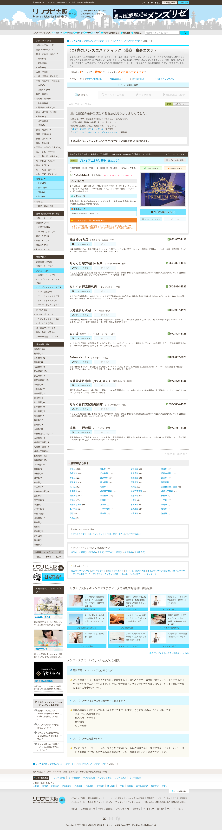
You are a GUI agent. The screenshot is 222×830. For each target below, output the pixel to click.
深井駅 (164, 513)
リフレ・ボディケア (45, 314)
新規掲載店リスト (95, 798)
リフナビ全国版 (42, 778)
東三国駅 (134, 504)
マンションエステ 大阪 (135, 570)
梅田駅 (103, 468)
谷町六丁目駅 (136, 491)
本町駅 (73, 477)
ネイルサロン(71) (43, 309)
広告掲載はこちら (163, 802)
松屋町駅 (74, 495)
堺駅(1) (37, 526)
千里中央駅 (105, 508)
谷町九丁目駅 (167, 491)
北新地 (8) (42, 62)
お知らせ (74, 808)
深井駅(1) (38, 540)
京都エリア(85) (42, 222)
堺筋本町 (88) (44, 89)
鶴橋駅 (164, 495)
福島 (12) (42, 67)
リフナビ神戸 (74, 777)
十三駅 (164, 500)
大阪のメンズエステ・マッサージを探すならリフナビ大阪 (112, 825)
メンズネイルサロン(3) (81, 533)
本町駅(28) (39, 384)
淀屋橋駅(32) (40, 357)
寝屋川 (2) (42, 187)
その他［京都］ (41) (47, 231)
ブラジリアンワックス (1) (49, 305)
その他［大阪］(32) (44, 205)
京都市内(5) (140, 552)
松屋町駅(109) (40, 455)
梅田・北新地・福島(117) (47, 53)
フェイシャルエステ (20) (48, 296)
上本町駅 (134, 495)
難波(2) (92, 552)
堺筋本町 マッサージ (86, 573)
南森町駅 (134, 477)
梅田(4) (74, 552)
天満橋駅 (74, 491)
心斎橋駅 (74, 473)
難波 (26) (42, 116)
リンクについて (134, 802)
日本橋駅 (104, 473)
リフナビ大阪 (59, 777)
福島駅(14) (39, 424)
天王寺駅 (134, 473)
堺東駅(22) (39, 531)
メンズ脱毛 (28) (45, 291)
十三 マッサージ (149, 573)
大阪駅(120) (39, 348)
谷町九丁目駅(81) (41, 451)
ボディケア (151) (45, 323)
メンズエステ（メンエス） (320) (48, 281)
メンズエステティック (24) (49, 287)
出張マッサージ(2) (44, 218)
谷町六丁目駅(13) (41, 446)
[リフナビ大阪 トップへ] (55, 14)
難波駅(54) (39, 362)
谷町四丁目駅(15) (41, 442)
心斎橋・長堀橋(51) (44, 98)
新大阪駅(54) (40, 402)
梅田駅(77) (39, 353)
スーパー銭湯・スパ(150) (47, 336)
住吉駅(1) (38, 482)
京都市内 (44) (44, 227)
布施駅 (73, 517)
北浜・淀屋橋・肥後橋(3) (47, 76)
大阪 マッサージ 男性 (80, 570)
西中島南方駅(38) (41, 491)
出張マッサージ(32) (44, 49)
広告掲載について (88, 808)
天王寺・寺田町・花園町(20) (48, 147)
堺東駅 (103, 513)
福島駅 (103, 486)
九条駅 (103, 504)
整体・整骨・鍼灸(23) (45, 332)
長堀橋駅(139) (40, 460)
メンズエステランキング (115, 802)
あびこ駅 (74, 508)
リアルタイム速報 (78, 798)
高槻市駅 (134, 508)
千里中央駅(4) (40, 513)
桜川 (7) (41, 125)
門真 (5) (41, 191)
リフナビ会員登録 (105, 808)
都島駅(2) (38, 477)
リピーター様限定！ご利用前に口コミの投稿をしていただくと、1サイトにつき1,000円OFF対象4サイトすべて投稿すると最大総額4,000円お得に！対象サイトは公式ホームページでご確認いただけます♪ (102, 226)
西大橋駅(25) (40, 411)
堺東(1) (119, 552)
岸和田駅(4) (39, 535)
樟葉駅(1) (38, 522)
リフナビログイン (123, 808)
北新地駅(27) (40, 388)
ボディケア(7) (119, 533)
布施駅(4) (38, 544)
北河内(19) (41, 178)
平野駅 (164, 504)
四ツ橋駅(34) (40, 406)
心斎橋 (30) (43, 102)
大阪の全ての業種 (44, 261)
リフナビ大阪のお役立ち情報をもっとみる (170, 653)
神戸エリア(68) (42, 235)
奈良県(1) (128, 552)
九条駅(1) (38, 495)
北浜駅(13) (39, 397)
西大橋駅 (134, 482)
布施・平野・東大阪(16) (46, 174)
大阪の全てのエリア (45, 45)
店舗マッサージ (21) (47, 274)
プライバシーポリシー (176, 808)
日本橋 (80, 32)
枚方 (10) (42, 183)
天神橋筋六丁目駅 (169, 486)
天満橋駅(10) (40, 437)
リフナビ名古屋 (104, 777)
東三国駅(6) (39, 500)
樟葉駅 (164, 508)
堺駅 (72, 513)
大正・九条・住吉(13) (45, 151)
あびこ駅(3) (39, 508)
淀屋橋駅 (134, 468)
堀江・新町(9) (42, 94)
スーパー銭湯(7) (134, 533)
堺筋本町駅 (166, 473)
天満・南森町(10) (43, 129)
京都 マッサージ (98, 570)
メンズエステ (42, 270)
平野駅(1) (38, 504)
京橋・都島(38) (42, 142)
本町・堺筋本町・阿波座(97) (48, 80)
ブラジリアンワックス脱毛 (108, 573)
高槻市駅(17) (40, 517)
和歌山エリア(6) (43, 249)
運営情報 (136, 808)
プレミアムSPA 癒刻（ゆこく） (96, 160)
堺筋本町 (59, 32)
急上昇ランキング (95, 802)
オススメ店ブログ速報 (135, 798)
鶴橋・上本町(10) (43, 138)
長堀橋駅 (104, 495)
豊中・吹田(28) (42, 165)
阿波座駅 (165, 482)
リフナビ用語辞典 (180, 798)
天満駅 (134, 486)
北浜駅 (164, 477)
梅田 (97, 32)
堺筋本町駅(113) (41, 380)
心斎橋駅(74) (40, 366)
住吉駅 (134, 500)
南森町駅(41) (40, 393)
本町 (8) (41, 85)
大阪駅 (73, 468)
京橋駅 (73, 500)
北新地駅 (104, 477)
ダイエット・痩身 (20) (48, 300)
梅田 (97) (42, 58)
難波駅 (164, 468)
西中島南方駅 (75, 504)
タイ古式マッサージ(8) (46, 327)
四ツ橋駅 (104, 482)
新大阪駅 (74, 482)
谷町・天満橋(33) (43, 134)
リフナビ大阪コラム (111, 33)
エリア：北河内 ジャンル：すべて (88, 128)
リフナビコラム (163, 798)
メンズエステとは (78, 802)
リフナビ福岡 (135, 777)
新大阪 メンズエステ (131, 573)
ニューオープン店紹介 (114, 798)
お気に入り (138, 33)
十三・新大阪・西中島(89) (47, 156)
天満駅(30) (39, 428)
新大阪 (70, 32)
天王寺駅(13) (40, 375)
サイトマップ (148, 808)
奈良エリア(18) (42, 240)
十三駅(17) (39, 486)
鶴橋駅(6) (38, 469)
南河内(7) (40, 201)
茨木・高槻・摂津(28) (45, 169)
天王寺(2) (110, 552)
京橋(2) (101, 552)
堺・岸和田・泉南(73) (45, 160)
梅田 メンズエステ (115, 570)
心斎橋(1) (83, 552)
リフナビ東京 (120, 777)
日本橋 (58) (43, 120)
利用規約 (160, 808)
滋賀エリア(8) (42, 244)
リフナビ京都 (89, 777)
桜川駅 (73, 486)
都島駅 (103, 500)
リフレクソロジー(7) (102, 533)
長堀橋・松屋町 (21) (47, 107)
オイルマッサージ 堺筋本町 (159, 570)
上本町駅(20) (40, 464)
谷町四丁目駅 (106, 491)
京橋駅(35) (39, 473)
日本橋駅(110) (40, 371)
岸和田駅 (134, 513)
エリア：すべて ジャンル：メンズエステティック (94, 132)
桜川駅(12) (39, 419)
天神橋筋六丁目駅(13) (43, 433)
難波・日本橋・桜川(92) (46, 111)
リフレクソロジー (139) (48, 318)
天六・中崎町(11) (43, 71)
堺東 (89, 32)
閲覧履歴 (126, 33)
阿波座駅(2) (39, 415)
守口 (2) (41, 196)
